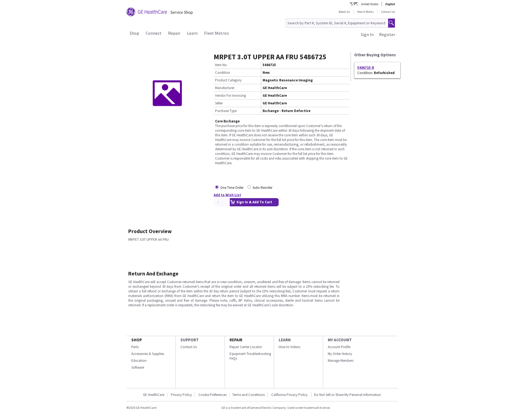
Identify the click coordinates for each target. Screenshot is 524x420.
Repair (174, 33)
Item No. (221, 65)
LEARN (285, 339)
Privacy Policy (181, 394)
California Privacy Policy (289, 394)
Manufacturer (224, 88)
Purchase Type (226, 110)
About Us (344, 12)
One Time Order (231, 187)
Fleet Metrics (216, 33)
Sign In (367, 34)
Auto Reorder (262, 187)
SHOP (136, 339)
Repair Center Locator (246, 347)
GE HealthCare (153, 394)
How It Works (365, 12)
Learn (192, 33)
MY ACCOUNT (340, 339)
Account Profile (339, 347)
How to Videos (289, 347)
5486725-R (365, 67)
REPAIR (236, 339)
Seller (219, 103)
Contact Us (388, 12)
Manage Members (340, 360)
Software (137, 367)
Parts (135, 347)
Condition (222, 72)
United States (369, 4)
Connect (154, 33)
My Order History (340, 353)
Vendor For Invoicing (230, 95)
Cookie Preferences (212, 394)
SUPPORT (189, 339)
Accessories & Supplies (147, 353)
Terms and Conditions (248, 394)
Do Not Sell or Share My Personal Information (347, 394)
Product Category (228, 80)
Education (139, 360)
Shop (134, 33)
